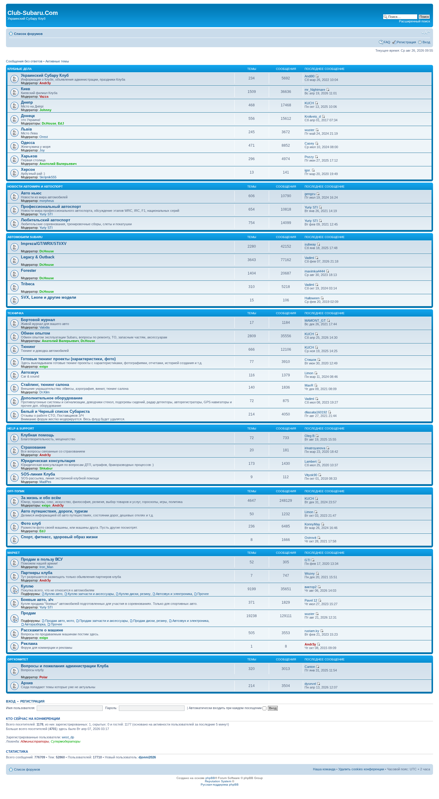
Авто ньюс (31, 193)
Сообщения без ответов (24, 61)
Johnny (45, 110)
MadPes (45, 482)
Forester (28, 270)
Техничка (15, 313)
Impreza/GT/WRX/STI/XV (44, 243)
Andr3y (45, 83)
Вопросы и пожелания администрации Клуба (64, 666)
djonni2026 (147, 757)
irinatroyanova (315, 448)
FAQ (387, 42)
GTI (307, 560)
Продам (28, 613)
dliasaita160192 (316, 412)
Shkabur (46, 468)
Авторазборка (34, 624)
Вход (426, 42)
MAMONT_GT (315, 320)
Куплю (27, 586)
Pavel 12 (311, 600)
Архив (27, 683)
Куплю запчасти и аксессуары (91, 594)
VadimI (309, 258)
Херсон (28, 169)
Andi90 (309, 76)
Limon (309, 373)
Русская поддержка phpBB (220, 784)
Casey (309, 143)
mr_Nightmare (315, 89)
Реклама (29, 643)
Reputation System (218, 781)
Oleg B (309, 436)
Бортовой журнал (38, 320)
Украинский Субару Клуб (45, 75)
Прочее (203, 594)
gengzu (310, 194)
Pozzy (309, 157)
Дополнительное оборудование (51, 398)
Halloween (312, 298)
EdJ (61, 123)
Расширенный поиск (414, 21)
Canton (310, 666)
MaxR (309, 385)
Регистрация (406, 42)
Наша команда (324, 769)
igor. (308, 170)
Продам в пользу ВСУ (42, 559)
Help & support (20, 428)
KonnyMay (312, 524)
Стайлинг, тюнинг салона (45, 384)
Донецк (28, 116)
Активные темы (57, 61)
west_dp (68, 737)
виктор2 (311, 587)
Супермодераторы (65, 741)
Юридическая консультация (48, 460)
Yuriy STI (46, 214)
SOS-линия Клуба (38, 474)
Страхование (33, 447)
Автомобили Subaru (24, 237)
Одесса (28, 142)
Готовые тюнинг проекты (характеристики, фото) (68, 359)
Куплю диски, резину (135, 594)
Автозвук (30, 372)
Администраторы (35, 741)
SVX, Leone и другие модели (48, 297)
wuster (309, 130)
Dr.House (49, 123)
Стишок (310, 359)
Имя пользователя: (20, 708)
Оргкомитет (17, 659)
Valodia (44, 327)
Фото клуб (31, 523)
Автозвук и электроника (174, 594)
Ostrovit (310, 537)
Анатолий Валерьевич (57, 163)
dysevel (310, 683)
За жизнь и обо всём (41, 498)
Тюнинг (28, 346)
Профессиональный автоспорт (51, 206)
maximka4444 (315, 271)
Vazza (43, 96)
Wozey (310, 573)
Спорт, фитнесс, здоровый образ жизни (59, 537)
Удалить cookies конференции (361, 769)
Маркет (13, 552)
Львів (26, 129)
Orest (43, 137)
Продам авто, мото (59, 620)
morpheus (46, 201)
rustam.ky (312, 631)
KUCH (309, 103)
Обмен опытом (35, 333)
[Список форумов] (10, 6)
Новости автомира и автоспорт (35, 186)
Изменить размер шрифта (425, 32)
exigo (43, 366)
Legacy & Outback (37, 257)
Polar (43, 677)
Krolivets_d (313, 116)
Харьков (29, 156)
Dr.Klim (44, 392)
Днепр (27, 102)
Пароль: (111, 708)
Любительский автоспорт (45, 220)
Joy (42, 150)
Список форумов (28, 34)
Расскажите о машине (42, 630)
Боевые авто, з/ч (37, 599)
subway (310, 244)
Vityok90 (311, 475)
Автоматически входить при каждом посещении (226, 708)
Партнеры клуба (36, 573)
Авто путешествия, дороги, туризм (54, 511)
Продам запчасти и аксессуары (103, 620)
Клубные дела (19, 68)
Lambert (311, 461)
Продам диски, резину (150, 620)
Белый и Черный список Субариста (55, 411)
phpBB (210, 778)
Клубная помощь (37, 435)
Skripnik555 (47, 177)
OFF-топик (15, 491)
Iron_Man (46, 567)
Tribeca (27, 284)
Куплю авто (53, 594)
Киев (25, 89)
